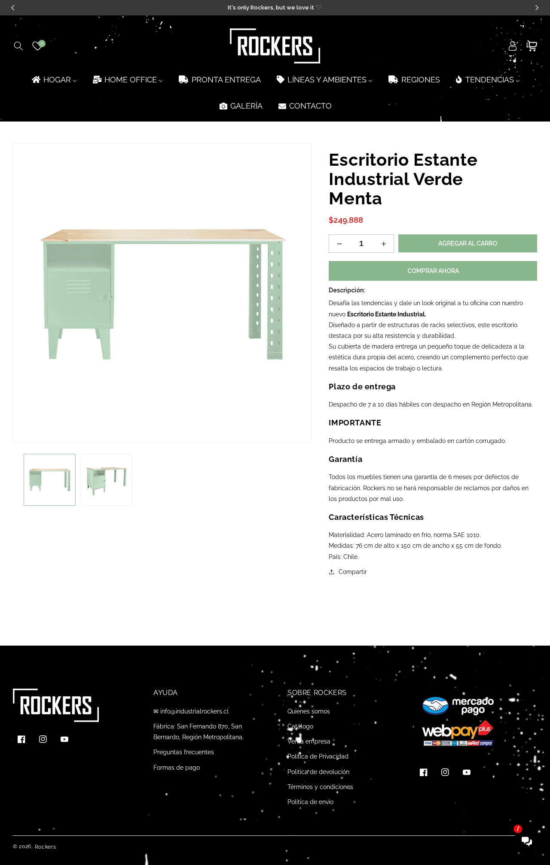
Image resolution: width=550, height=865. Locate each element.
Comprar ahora (433, 270)
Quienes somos (308, 711)
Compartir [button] (353, 571)
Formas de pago (176, 767)
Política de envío (310, 801)
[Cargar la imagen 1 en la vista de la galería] (50, 480)
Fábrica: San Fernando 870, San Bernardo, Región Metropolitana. (198, 732)
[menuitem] (53, 79)
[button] (18, 46)
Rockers (45, 847)
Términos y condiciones (320, 786)
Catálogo (300, 726)
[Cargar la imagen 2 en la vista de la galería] (106, 480)
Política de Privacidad (317, 756)
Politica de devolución (318, 771)
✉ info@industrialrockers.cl (191, 711)
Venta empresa (308, 741)
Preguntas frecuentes (183, 752)
